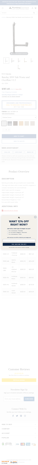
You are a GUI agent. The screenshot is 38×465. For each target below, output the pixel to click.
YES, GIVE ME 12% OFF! (19, 244)
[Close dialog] (35, 217)
